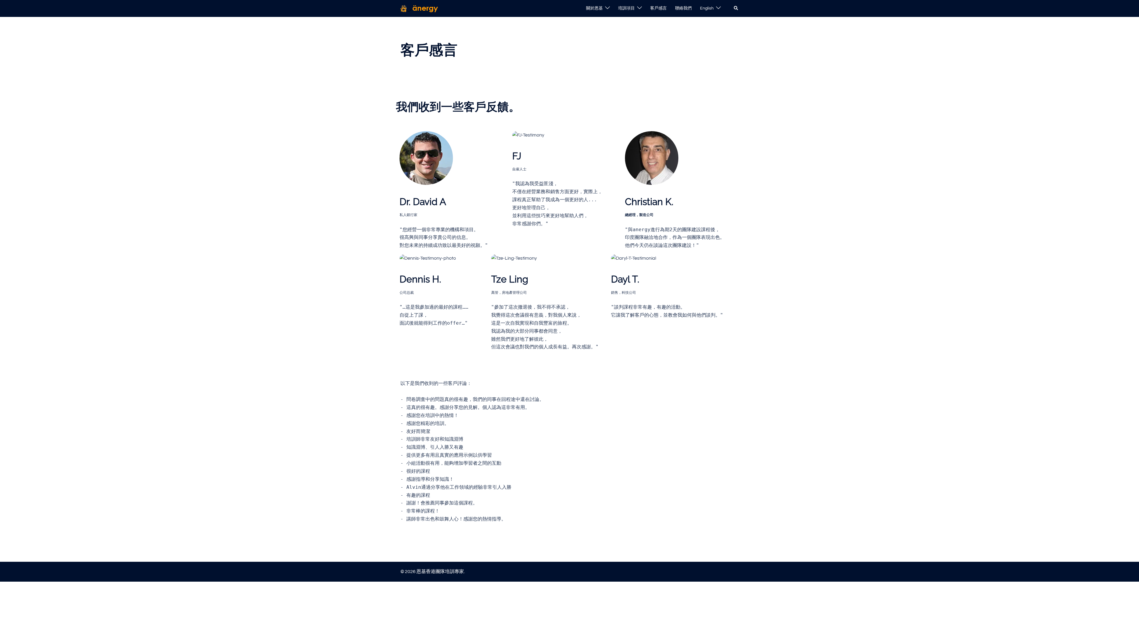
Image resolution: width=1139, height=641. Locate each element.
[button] (736, 8)
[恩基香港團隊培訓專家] (419, 8)
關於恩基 (594, 8)
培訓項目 (626, 8)
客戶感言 (658, 8)
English (707, 8)
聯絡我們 (683, 8)
